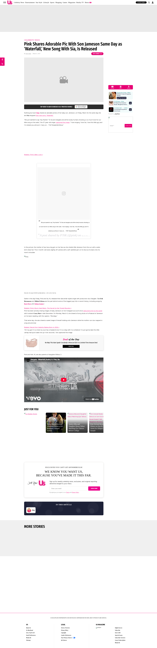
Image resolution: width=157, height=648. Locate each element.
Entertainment (30, 2)
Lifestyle (46, 2)
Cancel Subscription (120, 640)
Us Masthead (29, 630)
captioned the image (63, 122)
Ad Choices (64, 640)
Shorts (87, 2)
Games (65, 2)
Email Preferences (31, 635)
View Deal (71, 346)
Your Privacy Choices (66, 638)
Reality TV (80, 2)
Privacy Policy (75, 492)
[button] (149, 2)
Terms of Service (65, 628)
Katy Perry (28, 304)
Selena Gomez (39, 304)
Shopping (58, 2)
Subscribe (141, 2)
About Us (28, 628)
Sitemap (28, 640)
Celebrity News (19, 2)
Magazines (71, 2)
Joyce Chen (28, 53)
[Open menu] (4, 2)
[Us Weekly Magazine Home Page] (9, 2)
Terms (67, 492)
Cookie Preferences (66, 635)
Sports (52, 2)
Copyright (63, 633)
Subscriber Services (120, 638)
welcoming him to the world (92, 311)
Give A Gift (117, 633)
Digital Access (118, 628)
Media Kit (28, 638)
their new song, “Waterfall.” (44, 115)
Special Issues (118, 635)
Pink (37, 113)
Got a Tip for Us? (30, 633)
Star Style (39, 2)
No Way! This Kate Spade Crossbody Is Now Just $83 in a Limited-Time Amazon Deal (71, 343)
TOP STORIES (96, 53)
